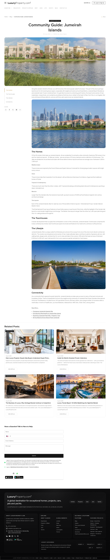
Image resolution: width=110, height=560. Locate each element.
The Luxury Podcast (80, 525)
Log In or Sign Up (99, 3)
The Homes (9, 90)
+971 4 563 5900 (12, 526)
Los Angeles (59, 529)
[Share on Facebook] (9, 109)
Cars (41, 8)
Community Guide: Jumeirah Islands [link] (23, 16)
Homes (73, 501)
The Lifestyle (9, 98)
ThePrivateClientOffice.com (81, 534)
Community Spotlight (55, 21)
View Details (11, 369)
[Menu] (5, 2)
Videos (76, 523)
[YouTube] (9, 536)
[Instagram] (12, 536)
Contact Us (63, 8)
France (58, 532)
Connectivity (9, 102)
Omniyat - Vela (94, 529)
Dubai (57, 523)
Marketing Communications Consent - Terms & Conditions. (25, 467)
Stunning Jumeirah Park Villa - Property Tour (46, 315)
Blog (56, 8)
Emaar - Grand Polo (95, 521)
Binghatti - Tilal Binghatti (96, 527)
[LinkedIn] (7, 536)
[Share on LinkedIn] (16, 109)
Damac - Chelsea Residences (94, 524)
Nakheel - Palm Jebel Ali (96, 531)
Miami (57, 527)
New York (58, 525)
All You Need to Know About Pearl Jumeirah (46, 317)
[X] (15, 536)
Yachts (51, 8)
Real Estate (17, 8)
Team (76, 527)
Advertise (7, 8)
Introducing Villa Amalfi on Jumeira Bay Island (47, 313)
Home (6, 16)
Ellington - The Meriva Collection (95, 534)
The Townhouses (10, 94)
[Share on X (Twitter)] (13, 109)
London (58, 521)
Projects (80, 501)
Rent (36, 8)
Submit (34, 456)
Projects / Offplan (45, 523)
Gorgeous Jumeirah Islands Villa (43, 311)
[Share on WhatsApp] (5, 109)
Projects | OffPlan (27, 8)
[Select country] (7, 436)
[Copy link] (20, 109)
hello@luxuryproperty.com (14, 528)
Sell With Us (87, 3)
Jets (45, 8)
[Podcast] (18, 536)
